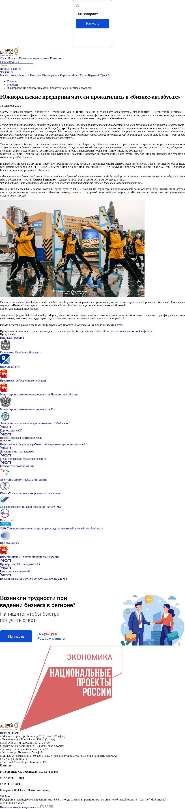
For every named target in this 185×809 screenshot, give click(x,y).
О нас (3, 58)
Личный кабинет (10, 68)
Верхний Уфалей (98, 75)
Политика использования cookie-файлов (127, 331)
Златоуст (24, 75)
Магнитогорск (9, 75)
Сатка (83, 75)
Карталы (65, 75)
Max (7, 796)
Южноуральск (50, 75)
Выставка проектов (12, 337)
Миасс (75, 75)
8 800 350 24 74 (9, 61)
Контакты (56, 58)
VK (2, 796)
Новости (13, 58)
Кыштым (35, 75)
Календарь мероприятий (34, 58)
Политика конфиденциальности (20, 807)
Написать (92, 23)
